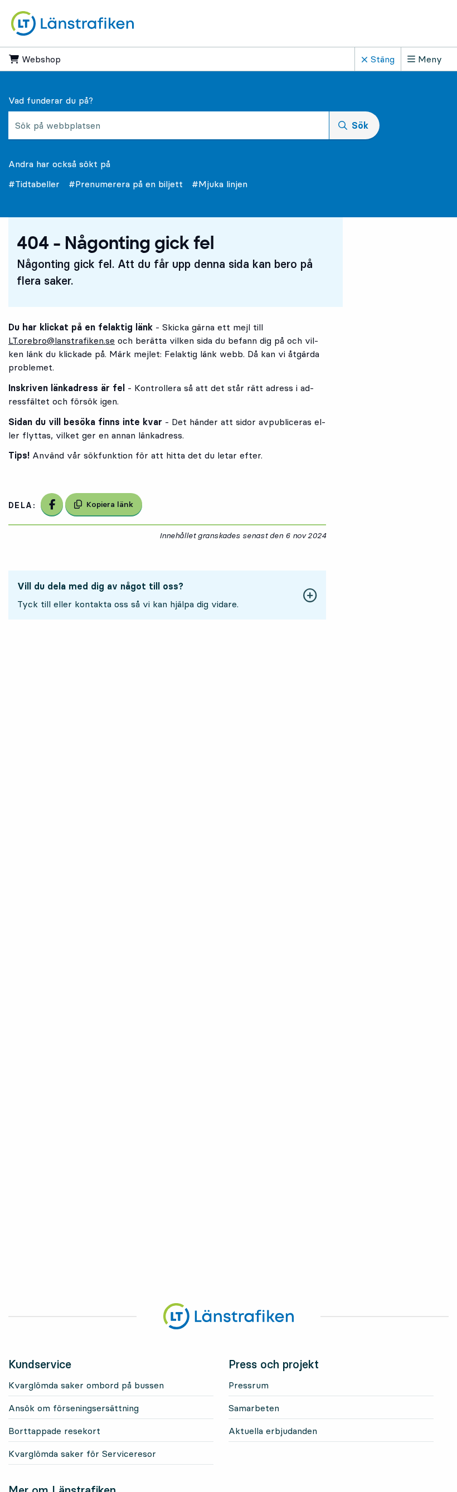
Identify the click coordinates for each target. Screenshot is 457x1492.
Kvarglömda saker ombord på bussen (86, 1385)
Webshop (75, 59)
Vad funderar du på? (50, 100)
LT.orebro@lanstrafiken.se (61, 340)
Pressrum (249, 1385)
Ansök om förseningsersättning (73, 1407)
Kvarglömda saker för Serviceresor (82, 1453)
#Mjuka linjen (219, 183)
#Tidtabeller (34, 183)
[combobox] (168, 125)
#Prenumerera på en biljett (126, 183)
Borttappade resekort (54, 1430)
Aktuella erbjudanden (273, 1430)
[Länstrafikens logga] (72, 22)
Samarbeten (254, 1407)
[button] (167, 595)
